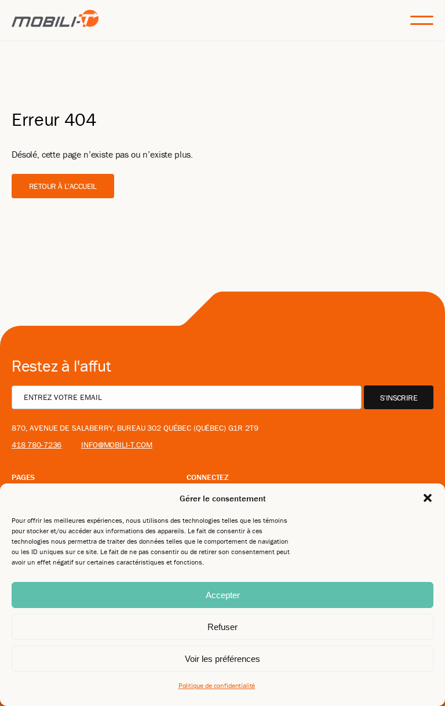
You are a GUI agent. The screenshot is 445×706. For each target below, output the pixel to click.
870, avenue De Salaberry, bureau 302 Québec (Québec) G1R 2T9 (135, 428)
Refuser (222, 627)
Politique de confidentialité (217, 685)
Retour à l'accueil (63, 186)
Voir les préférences (222, 659)
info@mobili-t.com (116, 444)
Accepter (223, 595)
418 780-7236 (36, 444)
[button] (427, 498)
